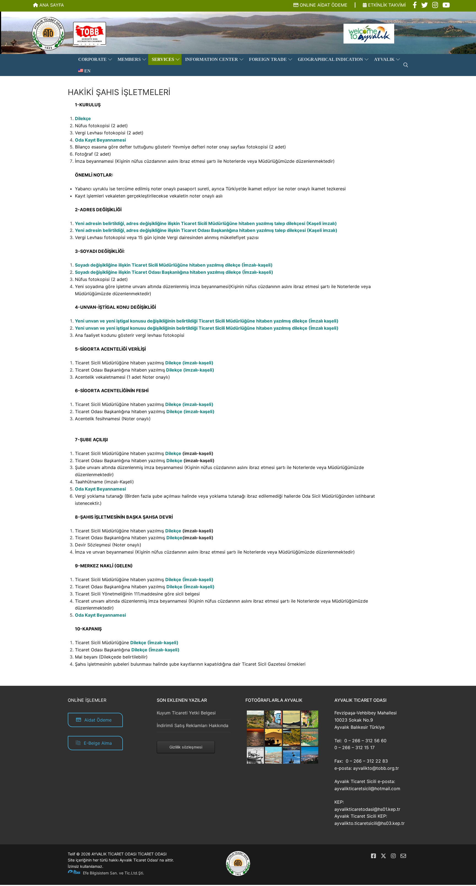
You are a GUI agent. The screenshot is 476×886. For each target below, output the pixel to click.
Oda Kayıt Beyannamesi (100, 140)
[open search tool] (405, 65)
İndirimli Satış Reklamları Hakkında (192, 725)
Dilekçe (83, 118)
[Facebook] (373, 856)
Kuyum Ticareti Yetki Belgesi (186, 713)
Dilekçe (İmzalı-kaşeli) (189, 579)
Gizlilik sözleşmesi (185, 747)
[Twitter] (383, 856)
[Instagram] (393, 856)
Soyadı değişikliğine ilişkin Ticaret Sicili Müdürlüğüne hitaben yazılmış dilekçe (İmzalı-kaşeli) (174, 265)
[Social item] (415, 5)
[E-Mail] (403, 856)
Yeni (79, 230)
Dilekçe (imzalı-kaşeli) (189, 362)
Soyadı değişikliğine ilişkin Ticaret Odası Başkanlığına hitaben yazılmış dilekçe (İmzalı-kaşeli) (174, 272)
